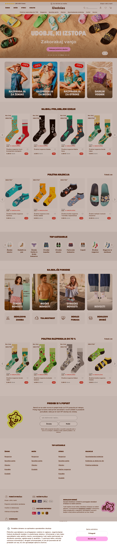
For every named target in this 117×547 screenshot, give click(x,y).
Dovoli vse (92, 539)
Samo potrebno (92, 529)
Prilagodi (91, 533)
